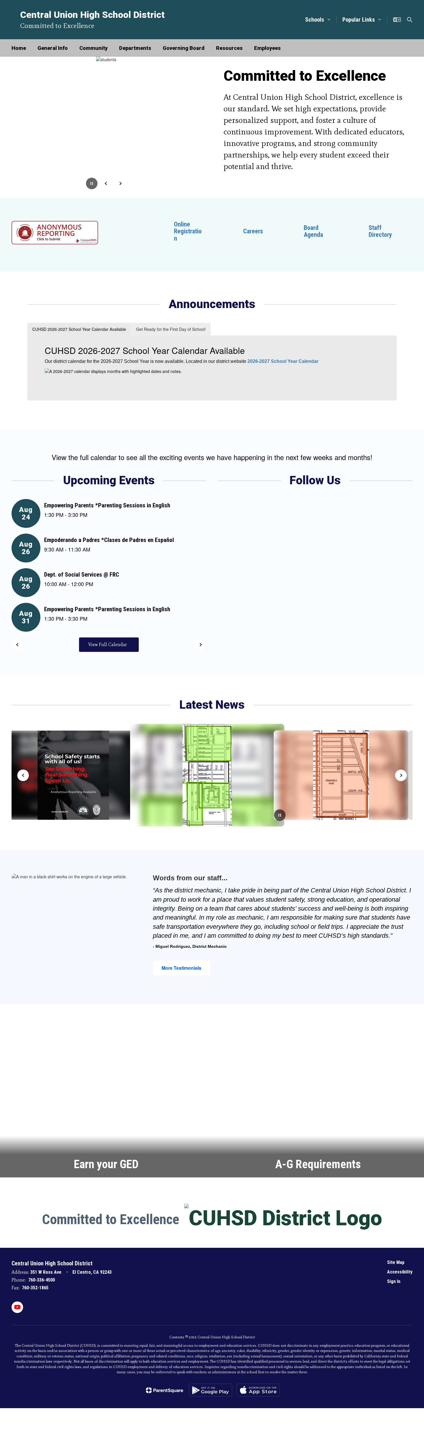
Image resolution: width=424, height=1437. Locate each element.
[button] (318, 19)
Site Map (395, 1262)
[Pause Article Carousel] (280, 815)
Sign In (393, 1281)
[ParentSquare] (165, 1390)
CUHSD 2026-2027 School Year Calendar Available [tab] (79, 329)
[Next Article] (401, 775)
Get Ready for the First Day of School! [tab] (171, 329)
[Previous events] (17, 644)
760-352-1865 (35, 1287)
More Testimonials (181, 968)
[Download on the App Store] (258, 1390)
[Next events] (200, 644)
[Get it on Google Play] (210, 1390)
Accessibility (399, 1272)
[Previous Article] (23, 775)
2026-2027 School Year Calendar (282, 361)
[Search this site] (409, 19)
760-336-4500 (41, 1280)
